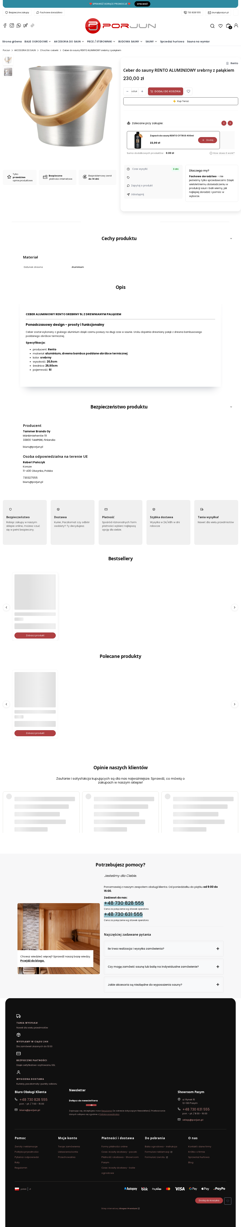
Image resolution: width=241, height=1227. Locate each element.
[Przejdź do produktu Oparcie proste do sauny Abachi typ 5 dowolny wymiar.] (35, 595)
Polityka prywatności (26, 1152)
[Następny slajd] (230, 123)
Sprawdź (142, 3)
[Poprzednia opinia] (6, 802)
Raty (17, 1162)
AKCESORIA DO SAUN (25, 50)
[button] (188, 91)
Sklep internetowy (119, 1208)
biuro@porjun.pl (220, 12)
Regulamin (106, 1110)
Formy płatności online (114, 1146)
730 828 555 (194, 12)
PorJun (6, 50)
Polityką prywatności (109, 1114)
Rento (234, 63)
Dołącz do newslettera (83, 1100)
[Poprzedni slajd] (224, 123)
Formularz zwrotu (155, 1157)
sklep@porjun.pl (192, 1120)
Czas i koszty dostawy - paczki (119, 1152)
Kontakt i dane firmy (199, 1146)
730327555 (30, 477)
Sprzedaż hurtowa (199, 1157)
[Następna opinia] (234, 802)
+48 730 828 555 (124, 903)
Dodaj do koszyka (168, 91)
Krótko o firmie (196, 1152)
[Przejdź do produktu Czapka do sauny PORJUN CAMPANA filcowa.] (35, 692)
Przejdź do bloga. (32, 961)
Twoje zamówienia (69, 1146)
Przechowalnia (66, 1157)
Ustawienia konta (68, 1152)
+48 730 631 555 (123, 914)
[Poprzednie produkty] (6, 607)
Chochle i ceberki (49, 50)
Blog (190, 1162)
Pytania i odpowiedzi (27, 1157)
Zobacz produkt (35, 635)
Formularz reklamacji (157, 1152)
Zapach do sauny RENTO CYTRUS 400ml (172, 135)
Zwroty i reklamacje (26, 1146)
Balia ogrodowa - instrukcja (161, 1146)
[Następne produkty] (234, 607)
